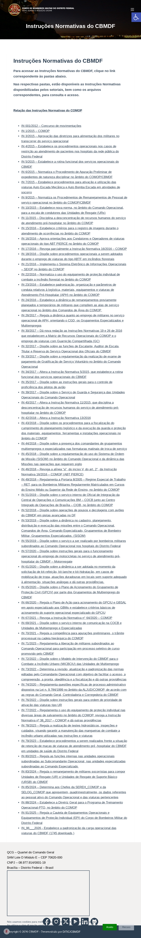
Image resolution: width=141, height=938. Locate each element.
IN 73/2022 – (73, 674)
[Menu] (132, 9)
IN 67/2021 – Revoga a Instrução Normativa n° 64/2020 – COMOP (66, 618)
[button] (136, 17)
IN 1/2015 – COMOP (35, 131)
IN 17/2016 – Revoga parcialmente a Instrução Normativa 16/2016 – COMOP (74, 249)
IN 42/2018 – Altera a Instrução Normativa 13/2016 (56, 418)
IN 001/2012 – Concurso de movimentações (51, 126)
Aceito (109, 927)
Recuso (126, 927)
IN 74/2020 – (73, 690)
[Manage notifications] (7, 931)
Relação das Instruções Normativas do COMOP (47, 110)
